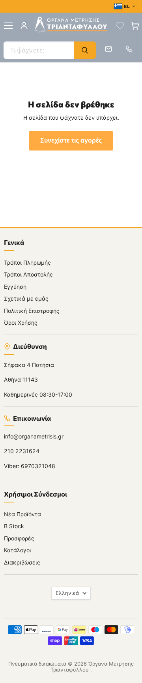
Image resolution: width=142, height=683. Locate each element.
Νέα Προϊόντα (22, 514)
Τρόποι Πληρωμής (27, 262)
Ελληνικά (67, 593)
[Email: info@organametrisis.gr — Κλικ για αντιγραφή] (108, 49)
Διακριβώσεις (22, 562)
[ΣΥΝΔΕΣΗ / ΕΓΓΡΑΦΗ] (24, 26)
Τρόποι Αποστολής (28, 274)
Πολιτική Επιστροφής (32, 310)
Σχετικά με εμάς (26, 298)
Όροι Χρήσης (20, 322)
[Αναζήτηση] (85, 50)
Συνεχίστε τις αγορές (71, 140)
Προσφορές (19, 538)
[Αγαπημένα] (120, 26)
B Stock (14, 526)
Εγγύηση (15, 286)
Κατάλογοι (17, 550)
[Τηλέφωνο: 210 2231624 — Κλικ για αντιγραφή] (129, 49)
